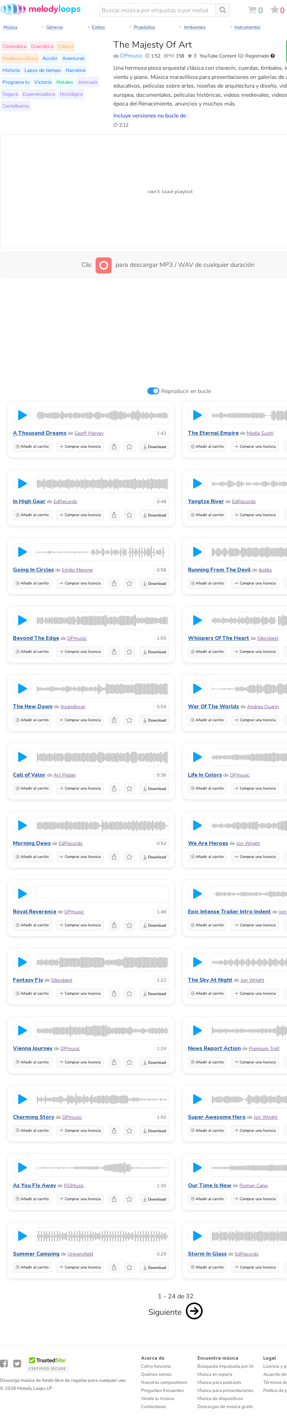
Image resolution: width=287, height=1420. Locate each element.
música (11, 27)
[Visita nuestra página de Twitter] (17, 1364)
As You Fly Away (34, 1185)
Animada (87, 82)
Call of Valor (29, 774)
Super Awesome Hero (217, 1117)
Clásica (65, 46)
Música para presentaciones (225, 1390)
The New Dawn (32, 706)
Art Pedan (65, 775)
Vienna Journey (32, 1048)
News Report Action (214, 1048)
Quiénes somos (156, 1374)
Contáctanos (153, 1407)
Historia (11, 70)
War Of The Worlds (213, 706)
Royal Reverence (34, 911)
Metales (64, 82)
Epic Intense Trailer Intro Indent (229, 911)
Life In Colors (205, 774)
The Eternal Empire (213, 433)
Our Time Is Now (209, 1185)
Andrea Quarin (263, 706)
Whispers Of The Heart (218, 638)
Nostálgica (71, 93)
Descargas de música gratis (225, 1407)
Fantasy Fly (28, 979)
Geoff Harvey (89, 433)
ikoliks (265, 570)
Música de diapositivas (220, 1398)
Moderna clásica (19, 58)
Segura (10, 93)
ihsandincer (73, 706)
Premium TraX (264, 1048)
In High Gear (29, 501)
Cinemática (14, 46)
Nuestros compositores (164, 1382)
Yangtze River (206, 501)
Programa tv (15, 82)
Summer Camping (36, 1253)
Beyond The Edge (36, 638)
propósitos (144, 27)
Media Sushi (260, 433)
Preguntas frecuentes (162, 1390)
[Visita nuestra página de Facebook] (4, 1364)
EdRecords (65, 501)
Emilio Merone (77, 570)
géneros (54, 27)
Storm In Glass (207, 1253)
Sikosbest (268, 638)
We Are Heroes (208, 843)
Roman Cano (253, 1185)
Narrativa (75, 70)
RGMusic (74, 1185)
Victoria (42, 82)
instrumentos (247, 27)
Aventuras (73, 58)
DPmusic (131, 56)
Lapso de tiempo (42, 70)
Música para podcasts (219, 1382)
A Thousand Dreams (39, 433)
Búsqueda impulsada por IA (225, 1366)
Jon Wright (248, 843)
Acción (49, 58)
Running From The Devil (219, 569)
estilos (98, 27)
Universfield (80, 1254)
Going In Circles (33, 569)
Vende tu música (157, 1398)
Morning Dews (32, 843)
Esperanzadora (39, 93)
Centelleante (15, 105)
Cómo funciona (156, 1366)
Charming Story (33, 1117)
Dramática (42, 46)
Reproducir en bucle (186, 391)
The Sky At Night (210, 979)
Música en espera (214, 1374)
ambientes (194, 27)
